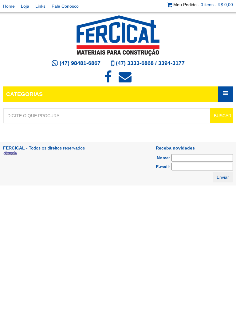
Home (9, 6)
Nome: (164, 157)
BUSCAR (222, 115)
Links (40, 6)
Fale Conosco (65, 6)
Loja (25, 6)
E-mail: (163, 166)
